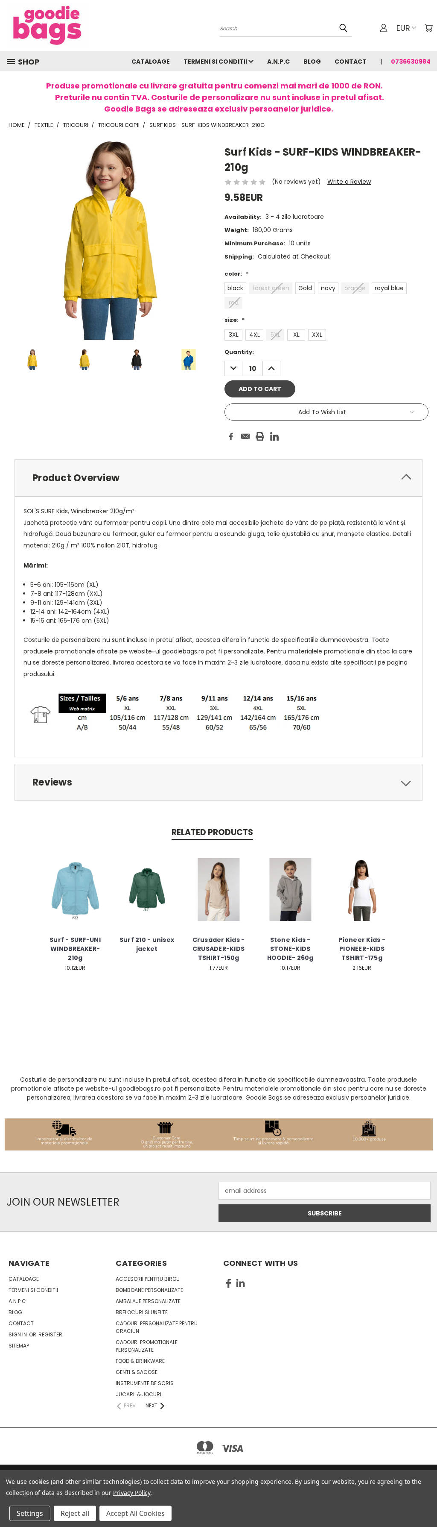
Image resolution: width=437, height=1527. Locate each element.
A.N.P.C (278, 61)
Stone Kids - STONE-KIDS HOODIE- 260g (290, 949)
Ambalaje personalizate (148, 1301)
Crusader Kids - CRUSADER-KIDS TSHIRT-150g (218, 949)
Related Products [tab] (212, 832)
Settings (30, 1513)
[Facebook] (231, 436)
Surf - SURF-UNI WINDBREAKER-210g (75, 949)
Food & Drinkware (140, 1361)
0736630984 (411, 61)
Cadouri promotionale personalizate (147, 1346)
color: (236, 274)
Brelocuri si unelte (142, 1312)
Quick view (75, 880)
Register (50, 1334)
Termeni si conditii (216, 61)
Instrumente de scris (145, 1383)
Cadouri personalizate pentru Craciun (157, 1327)
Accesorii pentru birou (148, 1279)
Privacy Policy (131, 1493)
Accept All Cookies (135, 1513)
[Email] (245, 436)
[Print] (260, 436)
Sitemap (19, 1345)
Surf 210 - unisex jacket (146, 944)
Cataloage (150, 61)
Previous (424, 1500)
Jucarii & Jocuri (138, 1394)
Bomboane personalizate (149, 1290)
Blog (312, 61)
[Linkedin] (274, 436)
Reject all (75, 1513)
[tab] (218, 478)
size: (234, 320)
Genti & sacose (136, 1372)
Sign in (18, 1334)
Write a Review (349, 181)
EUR (403, 28)
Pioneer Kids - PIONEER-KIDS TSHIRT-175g (361, 949)
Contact (351, 61)
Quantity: (239, 352)
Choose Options (75, 896)
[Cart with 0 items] (428, 28)
